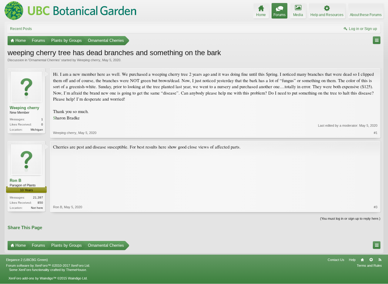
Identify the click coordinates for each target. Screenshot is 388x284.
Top (371, 260)
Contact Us (336, 260)
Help (352, 260)
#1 (375, 133)
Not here (37, 207)
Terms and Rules (369, 265)
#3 (375, 207)
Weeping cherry (88, 60)
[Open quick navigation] (376, 40)
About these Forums (366, 15)
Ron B (15, 180)
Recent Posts (21, 29)
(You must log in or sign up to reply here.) (350, 218)
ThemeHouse (76, 270)
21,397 (38, 197)
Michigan (37, 129)
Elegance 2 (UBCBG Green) (27, 260)
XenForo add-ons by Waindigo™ (32, 278)
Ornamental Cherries (44, 60)
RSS (380, 260)
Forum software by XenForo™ (48, 265)
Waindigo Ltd (77, 278)
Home (362, 260)
